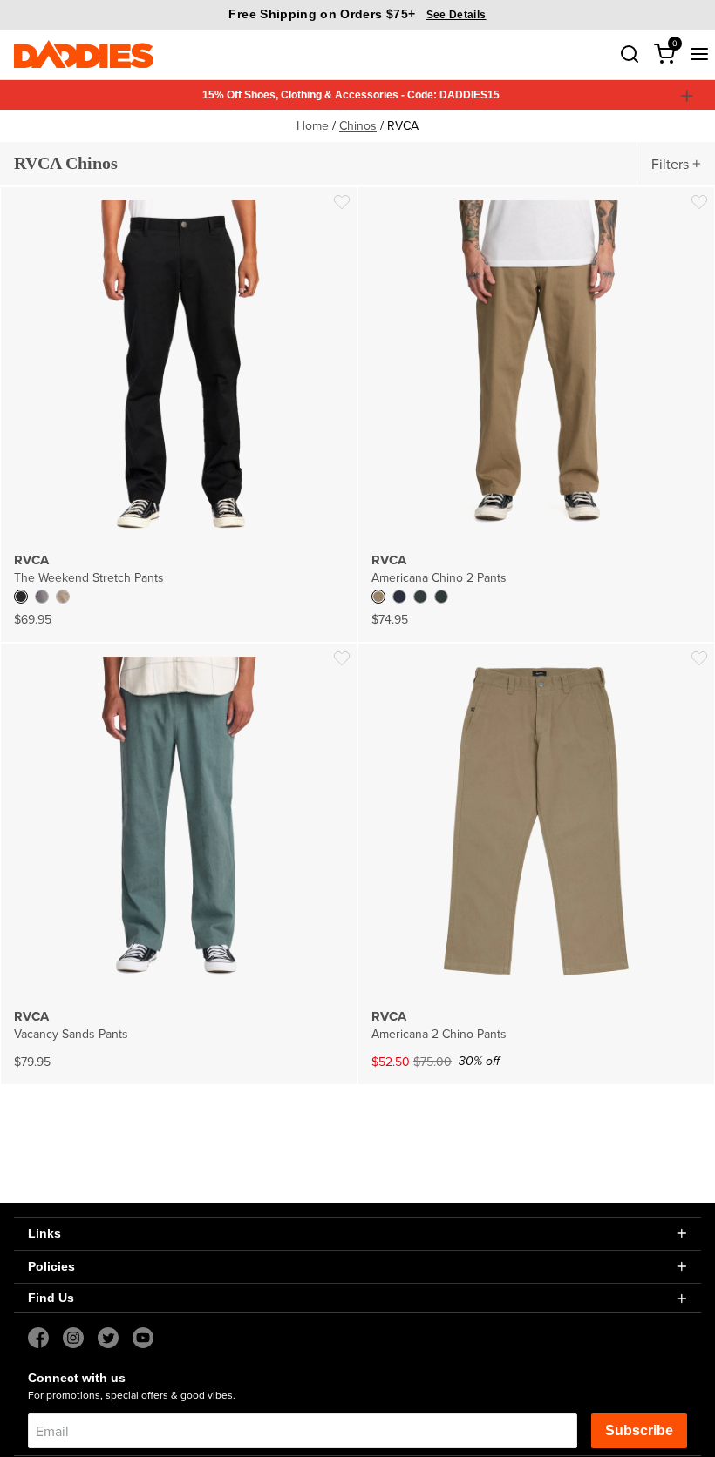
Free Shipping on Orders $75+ (357, 14)
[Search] (629, 54)
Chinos (358, 125)
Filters (670, 163)
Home (312, 125)
